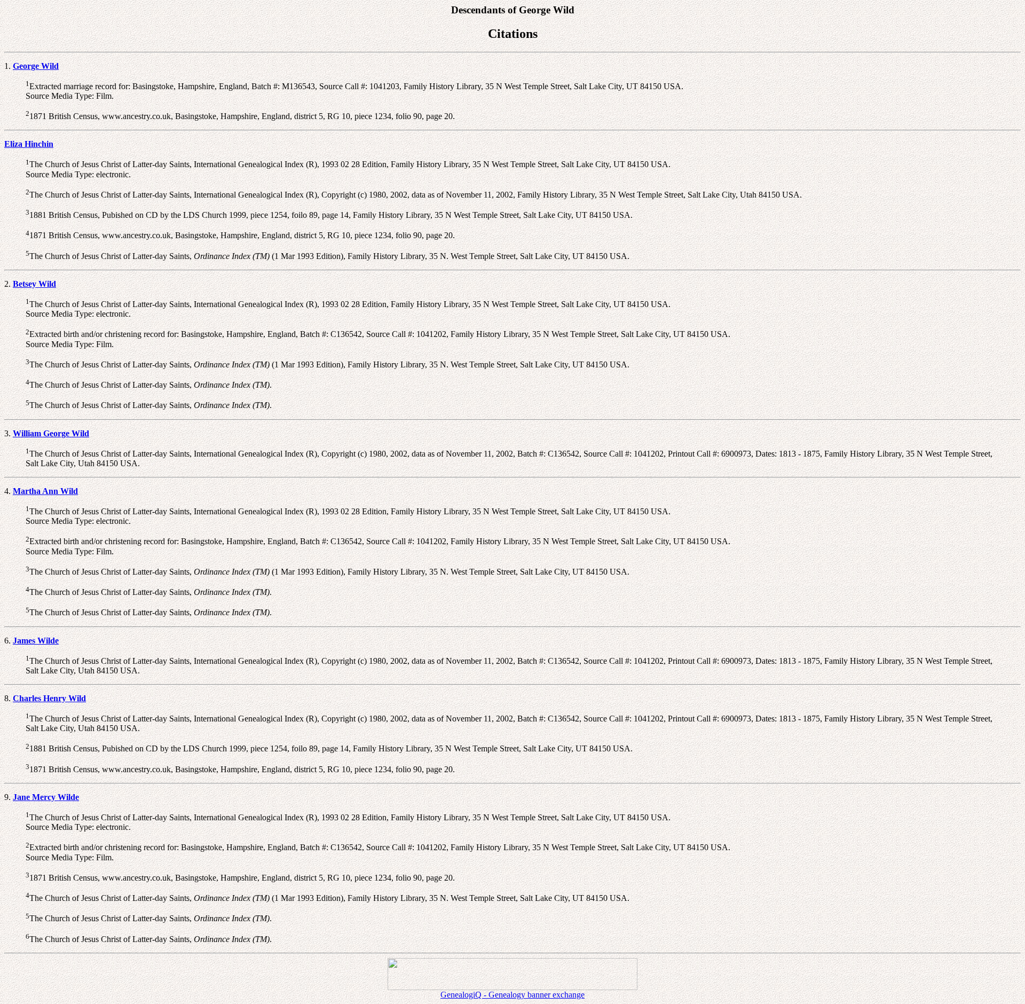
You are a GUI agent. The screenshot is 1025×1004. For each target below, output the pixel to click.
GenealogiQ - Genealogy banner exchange (512, 994)
